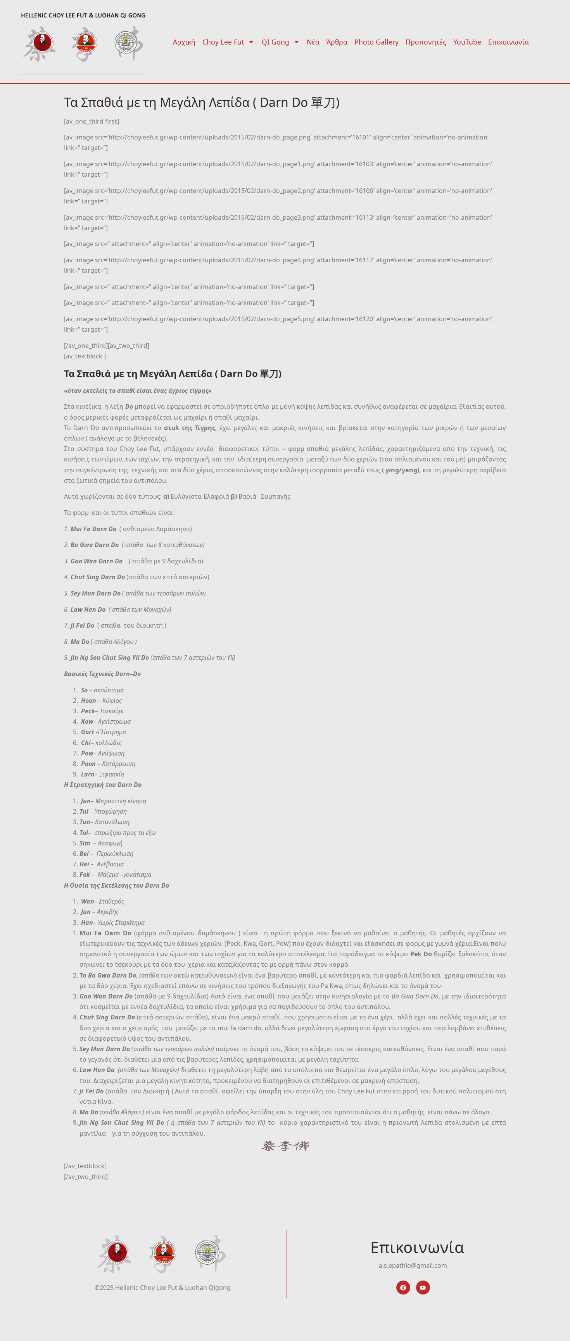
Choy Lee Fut (223, 41)
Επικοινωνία (508, 41)
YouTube (467, 41)
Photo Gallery (376, 41)
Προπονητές (426, 41)
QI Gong (275, 41)
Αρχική (184, 41)
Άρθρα (336, 41)
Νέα (313, 41)
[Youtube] (423, 1288)
